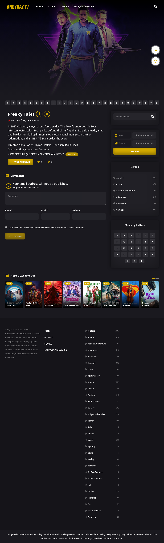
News (90, 452)
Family (91, 388)
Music (90, 440)
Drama (91, 382)
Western (92, 517)
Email (44, 210)
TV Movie (92, 497)
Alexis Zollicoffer (40, 154)
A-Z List (52, 6)
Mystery (91, 446)
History (91, 407)
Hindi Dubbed (94, 401)
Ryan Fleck (71, 145)
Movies (65, 6)
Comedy (44, 149)
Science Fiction (95, 478)
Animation (121, 203)
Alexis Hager (22, 154)
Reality (91, 459)
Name (8, 210)
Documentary (94, 375)
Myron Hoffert (43, 145)
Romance (92, 465)
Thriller (91, 491)
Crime (90, 369)
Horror (91, 420)
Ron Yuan (58, 145)
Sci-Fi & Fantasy (95, 472)
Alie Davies (57, 154)
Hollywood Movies (84, 6)
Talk (89, 484)
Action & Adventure (125, 190)
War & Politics (94, 510)
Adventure (31, 149)
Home (39, 6)
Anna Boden (26, 145)
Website (76, 210)
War (89, 504)
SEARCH (135, 151)
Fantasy (91, 395)
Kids (90, 427)
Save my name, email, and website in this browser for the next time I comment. (46, 227)
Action (20, 149)
